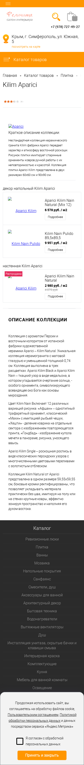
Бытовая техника (42, 611)
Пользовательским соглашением (33, 715)
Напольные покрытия (42, 571)
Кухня (42, 672)
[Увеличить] (42, 115)
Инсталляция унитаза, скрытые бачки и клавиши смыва (42, 645)
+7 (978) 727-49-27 (65, 26)
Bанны (42, 555)
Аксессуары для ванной (42, 595)
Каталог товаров (30, 59)
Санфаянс (42, 579)
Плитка (42, 547)
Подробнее (55, 217)
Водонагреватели (42, 619)
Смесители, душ (42, 587)
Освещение (42, 688)
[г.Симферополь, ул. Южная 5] (6, 38)
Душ (42, 635)
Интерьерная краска (42, 656)
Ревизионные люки (42, 539)
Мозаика (42, 563)
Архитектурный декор (42, 603)
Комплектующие (42, 664)
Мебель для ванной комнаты (42, 680)
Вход (6, 27)
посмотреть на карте (26, 46)
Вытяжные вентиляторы (42, 627)
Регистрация (22, 27)
